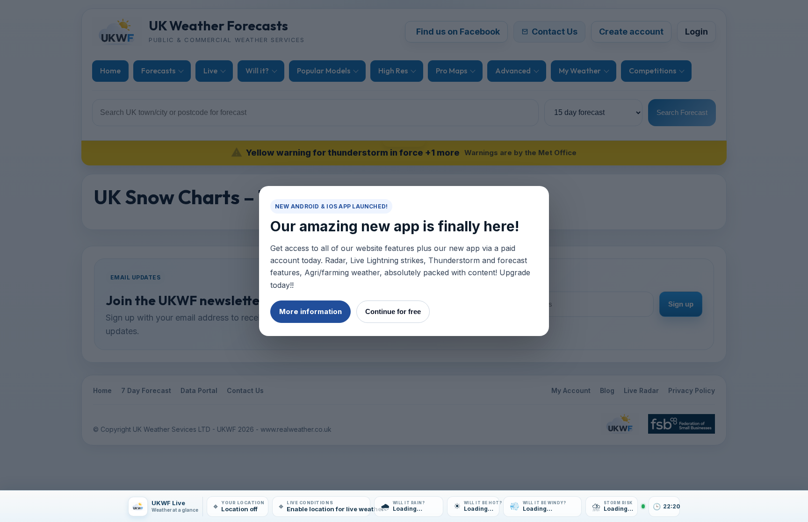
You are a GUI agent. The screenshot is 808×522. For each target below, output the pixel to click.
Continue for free (393, 311)
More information (310, 311)
